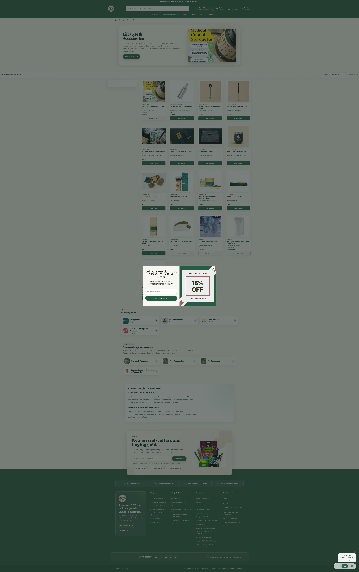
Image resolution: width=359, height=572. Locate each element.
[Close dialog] (213, 268)
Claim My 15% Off (161, 298)
